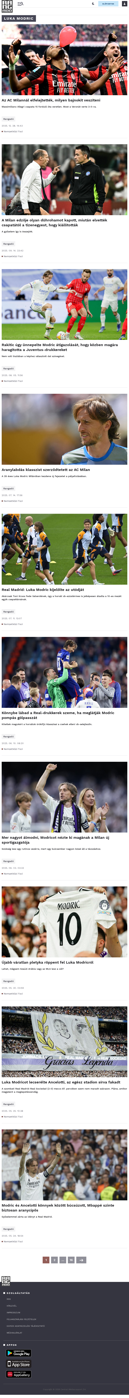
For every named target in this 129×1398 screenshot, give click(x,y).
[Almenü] (20, 4)
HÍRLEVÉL (12, 1306)
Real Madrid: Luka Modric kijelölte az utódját (43, 590)
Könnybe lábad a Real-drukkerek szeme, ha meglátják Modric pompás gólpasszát (58, 715)
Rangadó (8, 119)
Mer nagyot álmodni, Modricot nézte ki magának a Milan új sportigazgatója (55, 839)
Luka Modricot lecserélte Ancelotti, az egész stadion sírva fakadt (61, 1082)
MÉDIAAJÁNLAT (14, 1333)
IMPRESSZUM (13, 1312)
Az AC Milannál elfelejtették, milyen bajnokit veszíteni (51, 100)
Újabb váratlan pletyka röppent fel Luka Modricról (47, 962)
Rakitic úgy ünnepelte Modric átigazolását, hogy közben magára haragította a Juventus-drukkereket (60, 347)
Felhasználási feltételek (21, 1319)
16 (71, 1260)
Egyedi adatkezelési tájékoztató (26, 1326)
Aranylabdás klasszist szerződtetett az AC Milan (46, 470)
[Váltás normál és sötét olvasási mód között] (93, 4)
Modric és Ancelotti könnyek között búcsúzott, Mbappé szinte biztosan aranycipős (58, 1207)
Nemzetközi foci (13, 131)
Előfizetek (108, 4)
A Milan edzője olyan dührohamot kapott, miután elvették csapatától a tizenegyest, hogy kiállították (54, 222)
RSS (9, 1299)
